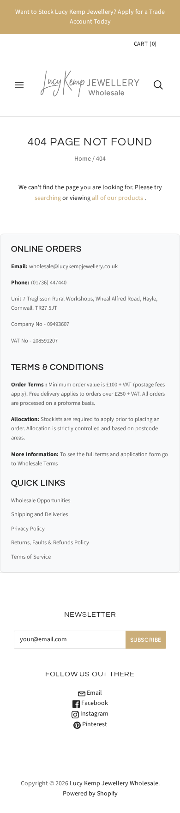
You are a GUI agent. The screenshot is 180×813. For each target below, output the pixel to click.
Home (82, 158)
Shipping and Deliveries (39, 514)
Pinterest (94, 724)
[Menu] (19, 85)
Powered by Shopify (90, 793)
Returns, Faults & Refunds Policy (50, 542)
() (145, 44)
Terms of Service (31, 557)
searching (48, 198)
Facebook (94, 703)
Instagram (93, 713)
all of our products (117, 198)
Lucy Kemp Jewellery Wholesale (114, 783)
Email (93, 693)
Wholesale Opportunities (40, 500)
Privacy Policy (28, 528)
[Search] (158, 85)
